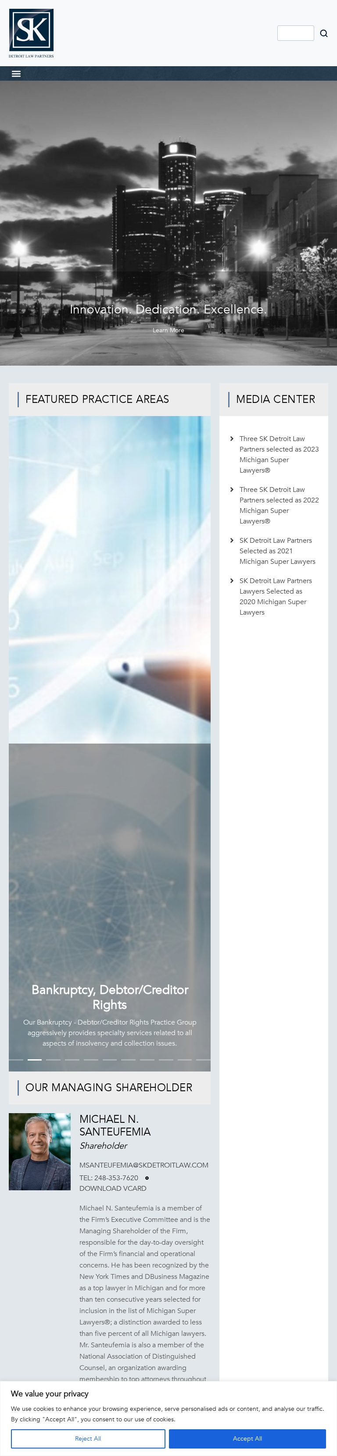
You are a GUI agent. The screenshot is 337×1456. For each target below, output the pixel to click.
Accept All (247, 1439)
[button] (16, 73)
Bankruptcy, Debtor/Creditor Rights (110, 997)
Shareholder (103, 1146)
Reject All (88, 1439)
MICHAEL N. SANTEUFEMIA (115, 1125)
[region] (168, 1418)
